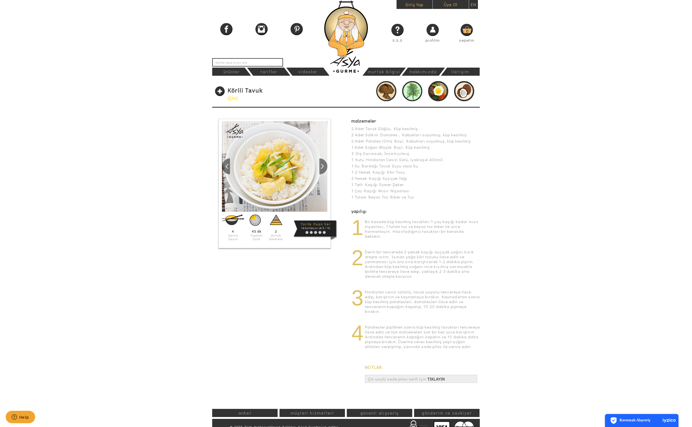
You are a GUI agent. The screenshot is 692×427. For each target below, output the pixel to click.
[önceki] (226, 166)
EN (473, 4)
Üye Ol (450, 4)
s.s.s (397, 40)
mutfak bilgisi (384, 71)
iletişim (460, 71)
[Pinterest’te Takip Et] (297, 29)
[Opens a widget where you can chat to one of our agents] (20, 417)
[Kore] (438, 91)
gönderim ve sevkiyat (447, 413)
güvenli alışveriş (379, 413)
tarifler (268, 71)
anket (245, 413)
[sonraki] (323, 166)
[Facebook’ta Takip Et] (226, 29)
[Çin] (386, 91)
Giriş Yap (414, 4)
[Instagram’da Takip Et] (261, 29)
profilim (432, 40)
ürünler (232, 71)
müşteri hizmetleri (312, 413)
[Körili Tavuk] (274, 166)
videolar (307, 71)
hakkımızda (423, 71)
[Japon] (412, 91)
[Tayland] (464, 91)
